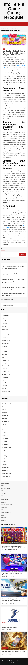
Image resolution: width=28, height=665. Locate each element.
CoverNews (21, 660)
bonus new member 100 (7, 504)
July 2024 (4, 380)
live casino (4, 412)
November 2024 (6, 368)
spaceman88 (4, 520)
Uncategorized (6, 479)
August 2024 (5, 377)
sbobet (4, 424)
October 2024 (5, 371)
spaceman (3, 502)
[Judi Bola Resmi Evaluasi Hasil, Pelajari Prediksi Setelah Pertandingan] (14, 615)
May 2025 (4, 351)
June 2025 (4, 349)
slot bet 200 (5, 435)
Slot (3, 430)
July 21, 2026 (9, 603)
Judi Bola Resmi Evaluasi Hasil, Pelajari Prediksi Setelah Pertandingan (13, 288)
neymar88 (4, 418)
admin (5, 57)
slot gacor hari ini (6, 447)
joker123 (3, 493)
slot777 (4, 453)
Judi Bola (4, 409)
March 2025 (5, 357)
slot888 (4, 461)
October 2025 (5, 337)
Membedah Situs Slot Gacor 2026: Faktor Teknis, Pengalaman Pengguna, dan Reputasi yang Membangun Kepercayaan (13, 266)
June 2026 (4, 320)
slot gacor (4, 441)
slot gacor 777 (5, 444)
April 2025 (4, 354)
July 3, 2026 (9, 654)
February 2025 (5, 360)
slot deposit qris (5, 483)
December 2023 (6, 391)
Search (3, 249)
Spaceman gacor (6, 467)
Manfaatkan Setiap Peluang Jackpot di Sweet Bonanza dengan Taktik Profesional (14, 53)
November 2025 (6, 334)
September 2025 (6, 340)
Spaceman (4, 464)
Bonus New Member (7, 404)
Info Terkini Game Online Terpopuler (14, 11)
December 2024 (6, 365)
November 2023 (6, 394)
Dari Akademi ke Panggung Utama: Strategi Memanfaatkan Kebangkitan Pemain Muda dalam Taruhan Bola (13, 281)
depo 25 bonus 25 (5, 488)
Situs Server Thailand (7, 427)
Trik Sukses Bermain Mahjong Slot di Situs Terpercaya (12, 273)
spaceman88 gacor (6, 473)
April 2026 (4, 326)
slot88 (3, 458)
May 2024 (4, 385)
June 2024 (4, 382)
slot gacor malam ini (6, 512)
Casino (3, 406)
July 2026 (4, 318)
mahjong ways (4, 499)
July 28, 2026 (9, 576)
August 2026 (5, 315)
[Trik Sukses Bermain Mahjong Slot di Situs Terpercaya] (14, 562)
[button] (2, 23)
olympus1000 (5, 421)
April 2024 (4, 388)
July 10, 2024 (10, 57)
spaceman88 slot (6, 476)
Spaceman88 (5, 470)
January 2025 (5, 363)
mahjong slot (5, 415)
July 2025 (4, 346)
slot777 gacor (5, 456)
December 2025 (6, 332)
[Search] (25, 23)
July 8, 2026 (9, 629)
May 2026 (4, 323)
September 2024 (6, 374)
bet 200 (3, 485)
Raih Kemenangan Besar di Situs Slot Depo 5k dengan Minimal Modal (13, 294)
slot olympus (4, 507)
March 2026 (5, 329)
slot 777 (4, 432)
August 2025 (5, 343)
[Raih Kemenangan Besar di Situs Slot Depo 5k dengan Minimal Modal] (14, 641)
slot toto (3, 490)
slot (2, 495)
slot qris (4, 450)
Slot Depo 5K (5, 438)
